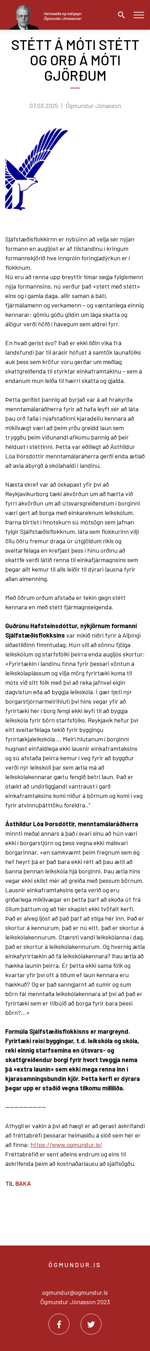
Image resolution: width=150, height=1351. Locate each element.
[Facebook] (58, 1324)
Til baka (18, 1183)
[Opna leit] (119, 15)
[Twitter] (91, 1324)
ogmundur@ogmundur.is (75, 1292)
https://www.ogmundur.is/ (66, 1144)
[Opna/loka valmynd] (138, 15)
